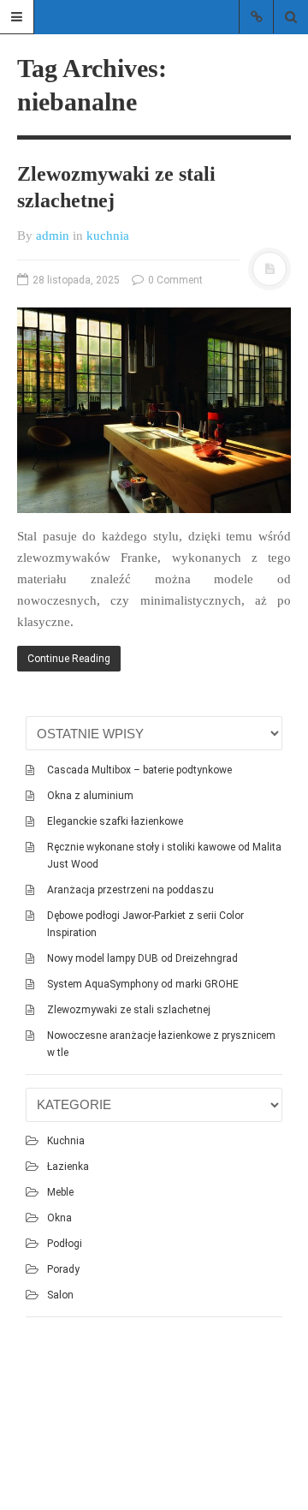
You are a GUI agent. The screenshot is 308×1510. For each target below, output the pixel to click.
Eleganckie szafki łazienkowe (115, 821)
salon (60, 1295)
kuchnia (107, 235)
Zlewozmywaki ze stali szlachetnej (128, 1010)
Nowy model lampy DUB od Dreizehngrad (142, 958)
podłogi (64, 1244)
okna (59, 1218)
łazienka (68, 1167)
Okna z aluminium (90, 796)
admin (52, 235)
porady (63, 1269)
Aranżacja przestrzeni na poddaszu (130, 890)
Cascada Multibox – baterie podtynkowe (139, 770)
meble (60, 1192)
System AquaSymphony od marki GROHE (143, 984)
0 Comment (174, 280)
